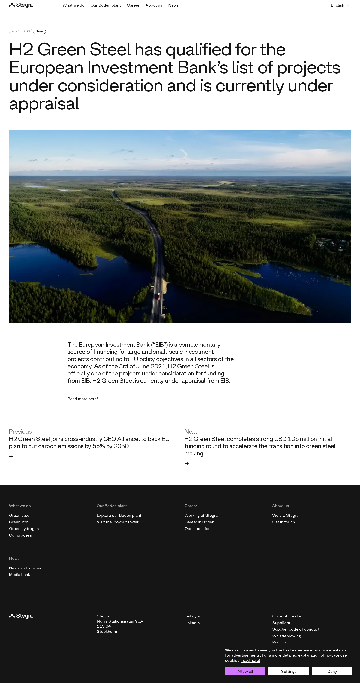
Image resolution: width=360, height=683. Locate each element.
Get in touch (283, 522)
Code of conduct (288, 616)
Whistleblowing (286, 636)
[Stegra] (31, 5)
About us (154, 5)
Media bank (19, 574)
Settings (289, 671)
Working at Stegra (201, 515)
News (173, 5)
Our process (20, 535)
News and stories (25, 568)
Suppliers (281, 622)
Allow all (245, 671)
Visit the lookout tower (118, 522)
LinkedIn (192, 622)
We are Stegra (285, 515)
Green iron (18, 522)
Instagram (193, 616)
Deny (332, 671)
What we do (74, 5)
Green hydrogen (24, 528)
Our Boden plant (106, 5)
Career (133, 5)
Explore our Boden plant (119, 515)
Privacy (279, 642)
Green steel (20, 515)
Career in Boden (199, 522)
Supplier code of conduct (296, 629)
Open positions (198, 528)
